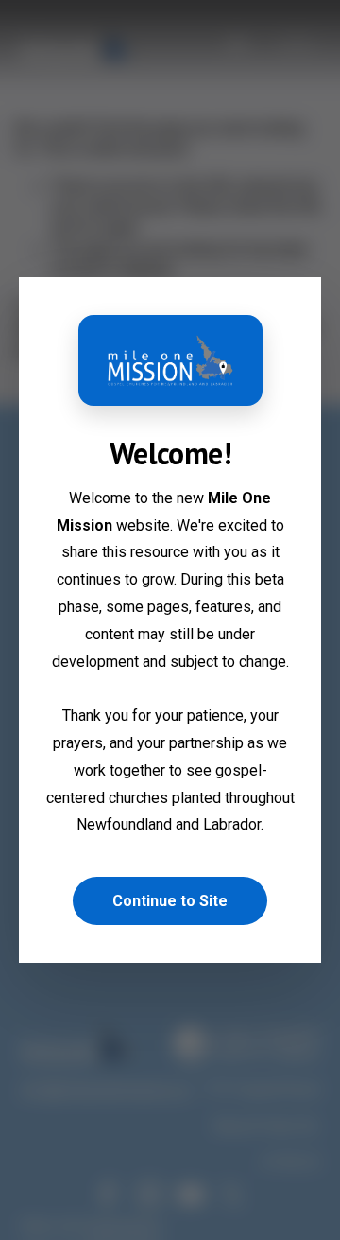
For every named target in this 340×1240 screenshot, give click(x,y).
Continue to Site (170, 901)
